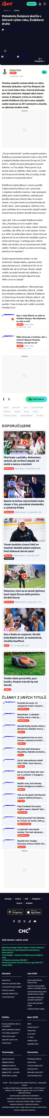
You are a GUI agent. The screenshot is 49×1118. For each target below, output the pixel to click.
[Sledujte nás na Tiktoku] (30, 921)
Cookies (38, 1101)
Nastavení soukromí (16, 1104)
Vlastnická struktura (31, 1104)
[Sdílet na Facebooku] (4, 399)
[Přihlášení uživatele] (40, 3)
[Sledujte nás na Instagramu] (19, 921)
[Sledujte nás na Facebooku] (14, 921)
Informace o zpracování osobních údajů (20, 1101)
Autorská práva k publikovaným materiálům (24, 1096)
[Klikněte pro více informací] (5, 51)
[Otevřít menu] (44, 3)
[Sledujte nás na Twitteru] (24, 921)
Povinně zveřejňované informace (24, 1110)
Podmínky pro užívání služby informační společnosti (24, 1098)
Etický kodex (42, 1107)
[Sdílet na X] (9, 399)
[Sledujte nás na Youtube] (35, 921)
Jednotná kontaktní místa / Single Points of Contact (19, 1107)
